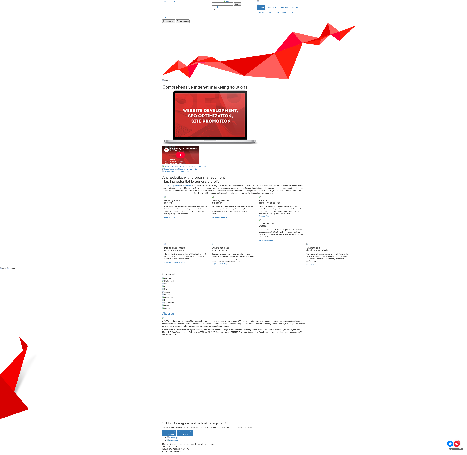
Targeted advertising (219, 263)
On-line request (183, 21)
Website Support (312, 265)
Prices (269, 12)
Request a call (168, 21)
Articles (295, 7)
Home (261, 7)
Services (283, 7)
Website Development (220, 217)
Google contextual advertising (175, 262)
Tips (291, 12)
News (261, 12)
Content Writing (265, 216)
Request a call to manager (169, 433)
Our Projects (281, 12)
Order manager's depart (185, 433)
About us (168, 313)
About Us (271, 7)
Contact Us (168, 17)
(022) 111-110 (169, 1)
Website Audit (169, 217)
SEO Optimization (266, 240)
